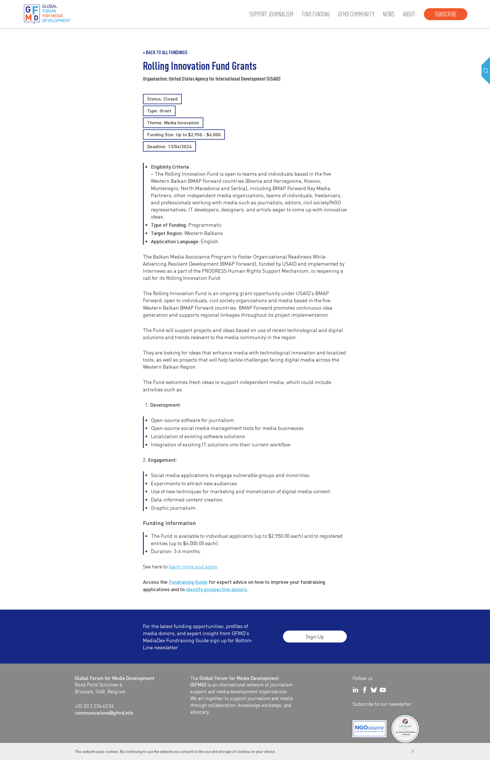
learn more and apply (193, 566)
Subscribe (446, 14)
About (409, 14)
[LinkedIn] (355, 690)
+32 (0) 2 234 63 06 (94, 706)
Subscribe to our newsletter (381, 704)
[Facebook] (365, 690)
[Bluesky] (374, 690)
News (388, 14)
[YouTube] (383, 690)
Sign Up (315, 636)
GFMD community (356, 14)
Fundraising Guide (188, 581)
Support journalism (271, 14)
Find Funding (316, 14)
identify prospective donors (216, 589)
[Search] (485, 71)
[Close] (412, 751)
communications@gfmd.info (104, 712)
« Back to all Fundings (165, 52)
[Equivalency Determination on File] (369, 728)
